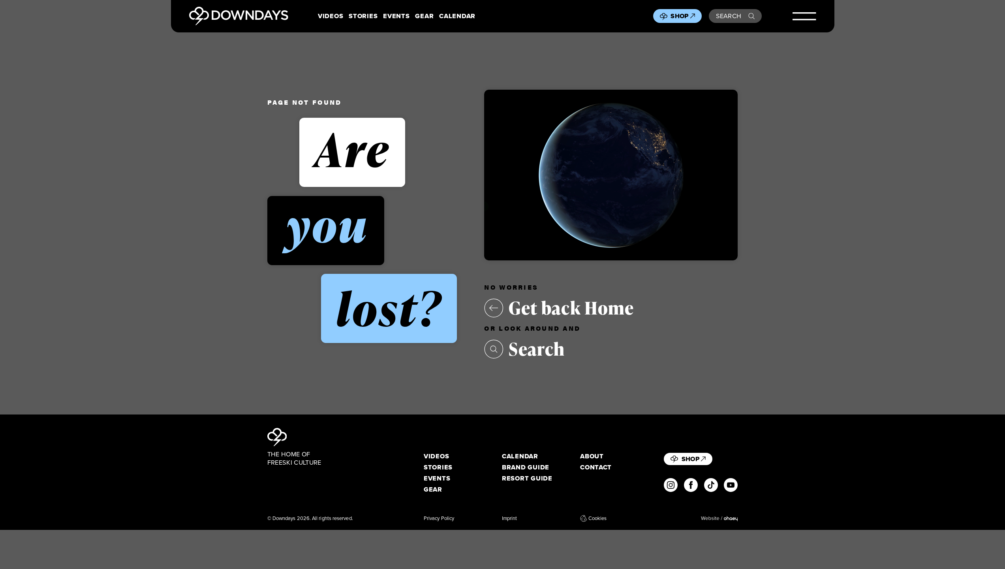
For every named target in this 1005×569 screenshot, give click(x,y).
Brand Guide (525, 467)
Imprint (509, 518)
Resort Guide (527, 478)
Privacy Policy (439, 518)
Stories (363, 16)
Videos (330, 16)
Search (729, 16)
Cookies (597, 518)
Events (396, 16)
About (592, 456)
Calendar (457, 16)
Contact (596, 467)
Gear (424, 16)
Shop (679, 16)
